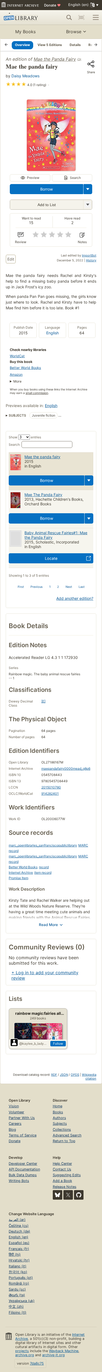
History (91, 260)
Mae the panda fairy (42, 456)
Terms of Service (22, 1135)
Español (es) (19, 1243)
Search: (14, 444)
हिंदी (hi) (15, 1254)
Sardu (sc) (17, 1289)
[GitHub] (79, 1195)
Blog (12, 1129)
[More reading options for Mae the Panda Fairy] (87, 205)
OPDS (75, 1075)
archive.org (24, 1355)
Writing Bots (19, 1181)
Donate (52, 5)
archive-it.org (53, 1355)
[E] (43, 701)
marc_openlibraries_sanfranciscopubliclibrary (43, 845)
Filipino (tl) (17, 1312)
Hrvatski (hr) (19, 1260)
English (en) (18, 1237)
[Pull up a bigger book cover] (51, 169)
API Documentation (24, 1169)
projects (22, 1351)
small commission (37, 393)
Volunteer (16, 1112)
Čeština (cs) (19, 1226)
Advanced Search (67, 1135)
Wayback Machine (63, 1351)
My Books (25, 31)
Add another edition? (74, 598)
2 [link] (58, 587)
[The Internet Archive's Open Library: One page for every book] (22, 17)
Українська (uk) (22, 1301)
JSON (64, 1075)
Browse (73, 31)
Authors (59, 1118)
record (44, 867)
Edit (10, 259)
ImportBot (89, 255)
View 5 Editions (50, 45)
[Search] (69, 17)
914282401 (50, 794)
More (17, 381)
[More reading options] (88, 189)
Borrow (46, 189)
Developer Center (23, 1164)
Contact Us (62, 1169)
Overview (22, 45)
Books (58, 1112)
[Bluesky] (57, 1195)
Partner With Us (22, 1118)
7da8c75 (37, 1363)
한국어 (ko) (18, 1272)
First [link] (21, 587)
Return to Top (64, 1141)
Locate (51, 558)
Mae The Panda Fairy (43, 494)
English (52, 333)
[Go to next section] (96, 45)
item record (42, 872)
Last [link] (82, 587)
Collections (62, 1129)
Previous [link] (36, 587)
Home (57, 1106)
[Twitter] (68, 1195)
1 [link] (50, 587)
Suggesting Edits (67, 1175)
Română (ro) (19, 1283)
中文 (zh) (16, 1306)
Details (75, 45)
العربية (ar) (17, 1220)
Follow (58, 1043)
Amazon (16, 374)
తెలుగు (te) (17, 1295)
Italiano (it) (17, 1266)
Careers (15, 1124)
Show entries (25, 437)
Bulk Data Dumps (23, 1175)
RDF (54, 1075)
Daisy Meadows (25, 76)
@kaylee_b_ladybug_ (33, 1043)
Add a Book (62, 1181)
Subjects (60, 1124)
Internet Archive (21, 872)
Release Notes (64, 1187)
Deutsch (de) (19, 1231)
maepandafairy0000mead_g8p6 (65, 768)
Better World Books (25, 368)
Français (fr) (19, 1249)
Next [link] (69, 587)
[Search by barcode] (81, 17)
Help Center (62, 1164)
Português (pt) (21, 1278)
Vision (14, 1106)
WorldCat (17, 356)
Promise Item (18, 878)
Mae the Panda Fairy (55, 59)
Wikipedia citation (89, 1076)
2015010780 (51, 787)
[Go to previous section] (6, 45)
